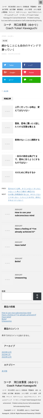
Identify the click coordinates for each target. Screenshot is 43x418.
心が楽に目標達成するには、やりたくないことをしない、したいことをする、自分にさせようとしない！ (24, 197)
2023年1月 (6, 355)
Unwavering (21, 278)
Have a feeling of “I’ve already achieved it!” (19, 315)
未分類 (6, 91)
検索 (3, 291)
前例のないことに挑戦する (27, 140)
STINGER (38, 413)
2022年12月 (7, 357)
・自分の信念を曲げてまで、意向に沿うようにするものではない (27, 159)
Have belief (20, 245)
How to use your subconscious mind (16, 313)
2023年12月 (7, 352)
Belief (18, 261)
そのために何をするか (25, 172)
